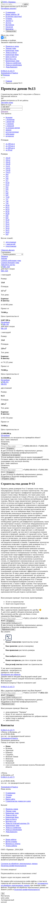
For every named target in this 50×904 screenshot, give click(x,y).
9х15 (7, 230)
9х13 (7, 226)
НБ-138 (4, 328)
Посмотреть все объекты (10, 674)
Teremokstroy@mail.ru (9, 73)
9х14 (7, 228)
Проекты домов (12, 809)
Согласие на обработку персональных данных (19, 864)
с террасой (10, 126)
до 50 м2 (9, 150)
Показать (4, 111)
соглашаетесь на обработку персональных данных (24, 884)
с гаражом (10, 124)
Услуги (8, 23)
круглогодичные (12, 132)
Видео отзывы (11, 842)
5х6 (7, 178)
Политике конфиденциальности (27, 889)
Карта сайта (10, 799)
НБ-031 (4, 384)
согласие (9, 451)
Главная (9, 81)
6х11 (7, 185)
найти (26, 4)
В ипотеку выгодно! (14, 16)
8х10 (7, 205)
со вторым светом (13, 128)
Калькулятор (11, 31)
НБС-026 (4, 271)
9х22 (7, 232)
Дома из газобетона (13, 63)
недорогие (10, 136)
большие (9, 117)
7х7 (7, 199)
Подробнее (5, 322)
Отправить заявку (8, 479)
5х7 (7, 181)
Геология (9, 27)
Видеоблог (10, 25)
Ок (3, 893)
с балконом (10, 119)
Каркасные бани (12, 55)
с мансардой (10, 244)
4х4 (7, 174)
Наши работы (12, 14)
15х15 (8, 172)
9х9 (7, 234)
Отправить (10, 448)
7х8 (7, 201)
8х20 (7, 214)
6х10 (7, 183)
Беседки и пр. (11, 59)
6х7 (7, 191)
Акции (9, 21)
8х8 (7, 216)
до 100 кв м (10, 144)
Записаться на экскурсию (11, 455)
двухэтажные (11, 242)
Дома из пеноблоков (14, 65)
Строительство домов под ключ (18, 801)
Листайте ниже (7, 102)
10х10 (8, 158)
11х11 (8, 166)
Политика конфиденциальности (13, 866)
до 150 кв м (10, 146)
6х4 (7, 187)
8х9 (7, 218)
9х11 (7, 222)
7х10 (7, 197)
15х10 (8, 170)
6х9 (7, 195)
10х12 (8, 160)
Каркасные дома (12, 50)
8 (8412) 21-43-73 (7, 71)
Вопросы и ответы (13, 844)
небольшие (10, 134)
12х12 (8, 168)
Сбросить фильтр (8, 250)
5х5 (7, 176)
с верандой (10, 122)
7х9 (7, 203)
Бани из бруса (11, 57)
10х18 (8, 164)
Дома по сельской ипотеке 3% (17, 823)
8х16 (7, 211)
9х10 (7, 220)
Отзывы (9, 19)
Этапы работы (11, 846)
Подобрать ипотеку (8, 8)
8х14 (7, 209)
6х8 (7, 193)
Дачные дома (11, 48)
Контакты (9, 29)
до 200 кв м (10, 148)
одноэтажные (11, 246)
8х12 (7, 207)
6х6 (7, 189)
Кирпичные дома (12, 61)
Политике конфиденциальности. (24, 453)
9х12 (7, 224)
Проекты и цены (12, 46)
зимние (8, 130)
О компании (10, 12)
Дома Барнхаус (11, 67)
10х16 (8, 162)
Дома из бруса (11, 52)
